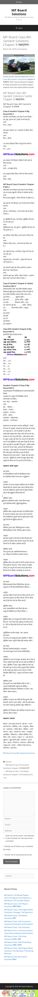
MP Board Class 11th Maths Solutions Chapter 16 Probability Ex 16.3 (18, 774)
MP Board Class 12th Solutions (17, 927)
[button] (19, 993)
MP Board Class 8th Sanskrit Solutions (19, 753)
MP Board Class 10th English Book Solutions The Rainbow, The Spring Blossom (18, 951)
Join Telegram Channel (22, 995)
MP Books (14, 994)
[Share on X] (2, 501)
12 (9, 995)
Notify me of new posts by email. (18, 854)
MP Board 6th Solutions (15, 991)
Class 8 (8, 761)
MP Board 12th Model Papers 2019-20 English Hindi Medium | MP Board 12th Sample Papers (18, 898)
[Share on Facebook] (2, 496)
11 (4, 995)
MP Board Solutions (19, 12)
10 (33, 991)
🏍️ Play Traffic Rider (32, 995)
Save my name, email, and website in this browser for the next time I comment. (19, 838)
